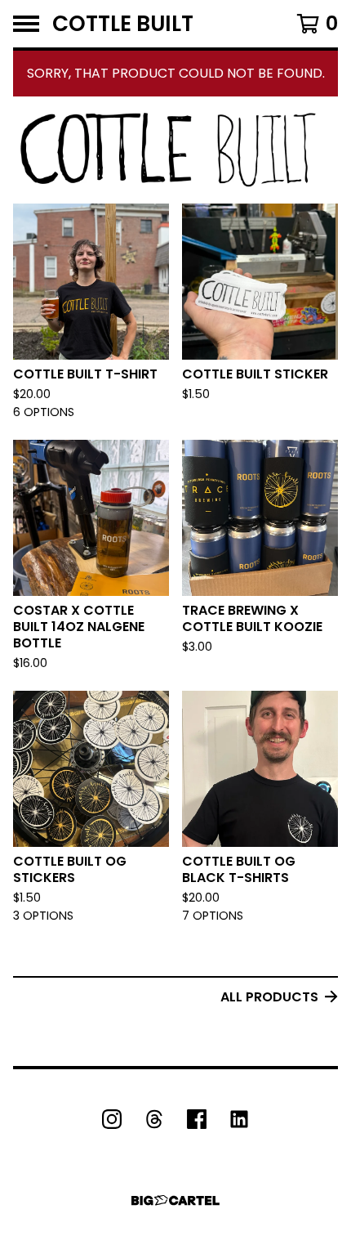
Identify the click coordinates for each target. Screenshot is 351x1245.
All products (269, 996)
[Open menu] (26, 24)
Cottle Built (122, 23)
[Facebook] (197, 1119)
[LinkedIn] (239, 1119)
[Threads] (154, 1119)
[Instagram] (112, 1119)
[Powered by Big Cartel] (175, 1200)
